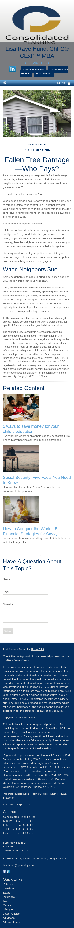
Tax (5, 900)
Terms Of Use (40, 793)
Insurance (9, 896)
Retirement (9, 884)
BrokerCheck (21, 660)
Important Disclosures (16, 793)
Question (8, 604)
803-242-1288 (37, 63)
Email (6, 591)
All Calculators (11, 921)
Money (7, 905)
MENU (61, 83)
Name (6, 579)
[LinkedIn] (8, 872)
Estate (6, 892)
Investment (9, 888)
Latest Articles (11, 913)
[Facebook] (4, 872)
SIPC (56, 767)
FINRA (47, 767)
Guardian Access (33, 69)
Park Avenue (43, 73)
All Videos (9, 917)
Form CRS (37, 649)
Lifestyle (8, 909)
